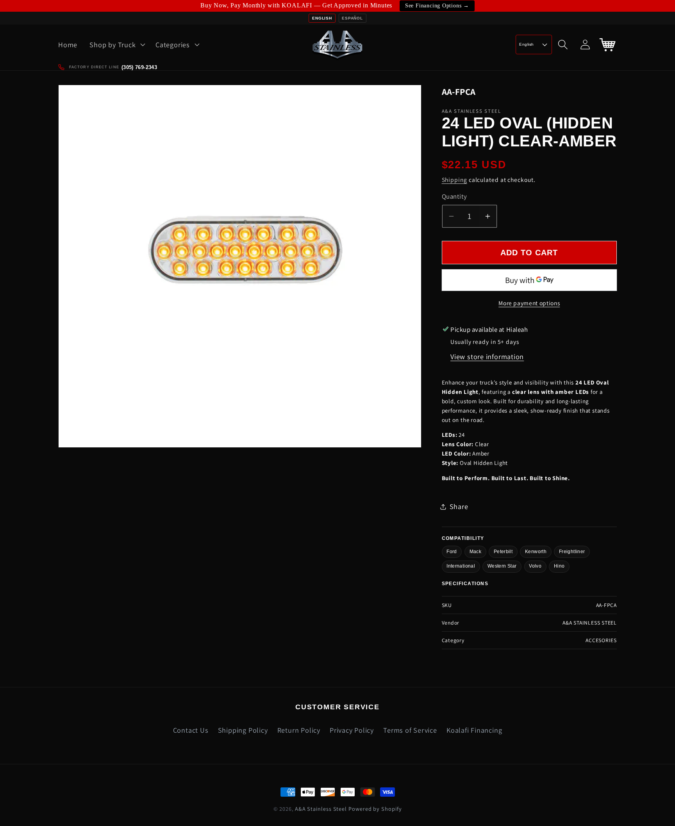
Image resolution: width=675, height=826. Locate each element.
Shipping (454, 179)
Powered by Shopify (375, 808)
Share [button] (459, 506)
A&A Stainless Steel (321, 808)
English (322, 18)
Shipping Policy (243, 730)
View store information (487, 356)
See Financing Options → (437, 6)
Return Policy (298, 730)
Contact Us (191, 730)
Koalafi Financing (474, 730)
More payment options (529, 303)
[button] (117, 44)
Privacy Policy (352, 730)
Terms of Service (410, 730)
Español (352, 18)
